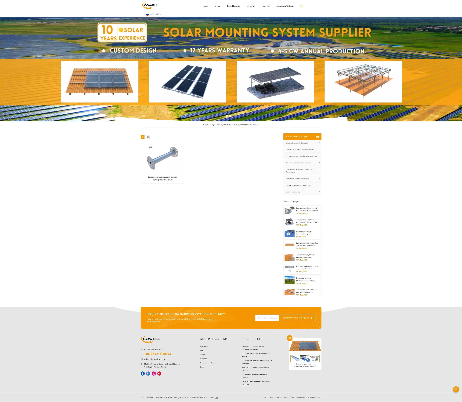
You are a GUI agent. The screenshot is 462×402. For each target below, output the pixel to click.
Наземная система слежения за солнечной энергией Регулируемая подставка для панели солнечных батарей (305, 279)
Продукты (204, 346)
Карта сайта (276, 397)
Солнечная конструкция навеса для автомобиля (299, 170)
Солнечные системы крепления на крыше (256, 355)
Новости (266, 6)
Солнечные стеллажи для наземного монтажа (257, 362)
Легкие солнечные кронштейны (298, 185)
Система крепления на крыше (297, 143)
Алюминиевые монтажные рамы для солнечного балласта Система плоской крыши (307, 291)
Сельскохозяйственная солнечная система (255, 383)
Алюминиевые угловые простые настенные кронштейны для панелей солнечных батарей (306, 256)
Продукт (251, 6)
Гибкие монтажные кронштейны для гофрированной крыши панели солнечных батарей (307, 232)
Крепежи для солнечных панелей (298, 162)
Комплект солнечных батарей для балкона (255, 369)
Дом (206, 6)
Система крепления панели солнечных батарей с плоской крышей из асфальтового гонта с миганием (307, 267)
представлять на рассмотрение (295, 317)
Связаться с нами (285, 6)
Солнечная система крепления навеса (300, 149)
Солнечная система (293, 192)
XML (285, 397)
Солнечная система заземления (297, 178)
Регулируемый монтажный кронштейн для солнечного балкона (307, 209)
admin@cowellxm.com (154, 359)
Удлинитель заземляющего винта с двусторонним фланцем (162, 178)
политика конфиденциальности (305, 397)
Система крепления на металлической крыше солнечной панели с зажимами (305, 365)
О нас (217, 6)
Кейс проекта (233, 6)
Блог (202, 367)
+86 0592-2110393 (157, 354)
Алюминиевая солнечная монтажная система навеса (307, 221)
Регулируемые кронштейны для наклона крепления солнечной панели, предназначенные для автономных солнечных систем (307, 244)
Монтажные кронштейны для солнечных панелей (253, 348)
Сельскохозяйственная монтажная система (301, 156)
